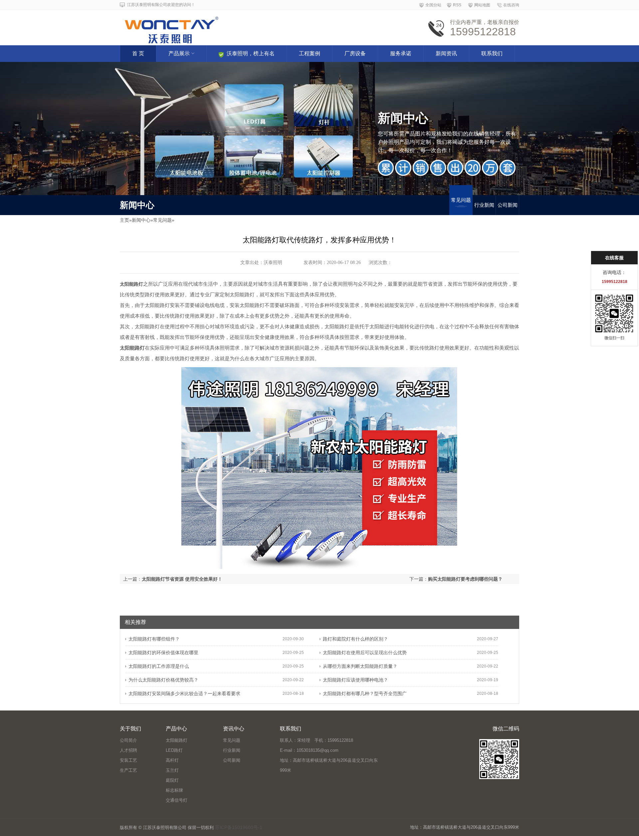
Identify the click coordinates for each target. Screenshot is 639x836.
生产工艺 (128, 770)
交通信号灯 (176, 800)
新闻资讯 (446, 53)
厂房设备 (355, 53)
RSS (457, 5)
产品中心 (176, 728)
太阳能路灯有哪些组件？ (154, 639)
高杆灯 (172, 760)
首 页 (138, 53)
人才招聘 (128, 750)
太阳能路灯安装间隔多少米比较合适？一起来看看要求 (184, 693)
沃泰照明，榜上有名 (251, 53)
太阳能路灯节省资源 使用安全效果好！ (182, 579)
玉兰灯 (172, 770)
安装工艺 (128, 760)
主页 (124, 220)
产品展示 (179, 53)
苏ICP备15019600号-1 (238, 827)
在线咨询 (511, 5)
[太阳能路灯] (237, 25)
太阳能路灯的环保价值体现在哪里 (163, 652)
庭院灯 (172, 780)
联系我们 (492, 53)
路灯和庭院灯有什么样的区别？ (355, 639)
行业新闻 (484, 205)
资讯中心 (233, 728)
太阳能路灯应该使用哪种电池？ (355, 680)
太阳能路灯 (176, 740)
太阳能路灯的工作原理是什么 (158, 666)
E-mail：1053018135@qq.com (309, 750)
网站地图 (482, 5)
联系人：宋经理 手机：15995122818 (316, 740)
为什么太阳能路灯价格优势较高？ (163, 680)
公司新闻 (508, 205)
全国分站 (433, 5)
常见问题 (461, 200)
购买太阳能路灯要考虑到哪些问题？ (465, 579)
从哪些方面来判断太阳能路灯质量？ (360, 666)
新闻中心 (141, 220)
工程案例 (309, 53)
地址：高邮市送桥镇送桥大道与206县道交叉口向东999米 (329, 765)
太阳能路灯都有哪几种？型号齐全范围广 (365, 693)
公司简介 (128, 740)
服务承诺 (400, 53)
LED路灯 (174, 750)
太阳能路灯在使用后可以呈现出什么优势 (365, 652)
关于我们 (130, 728)
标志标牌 (174, 790)
